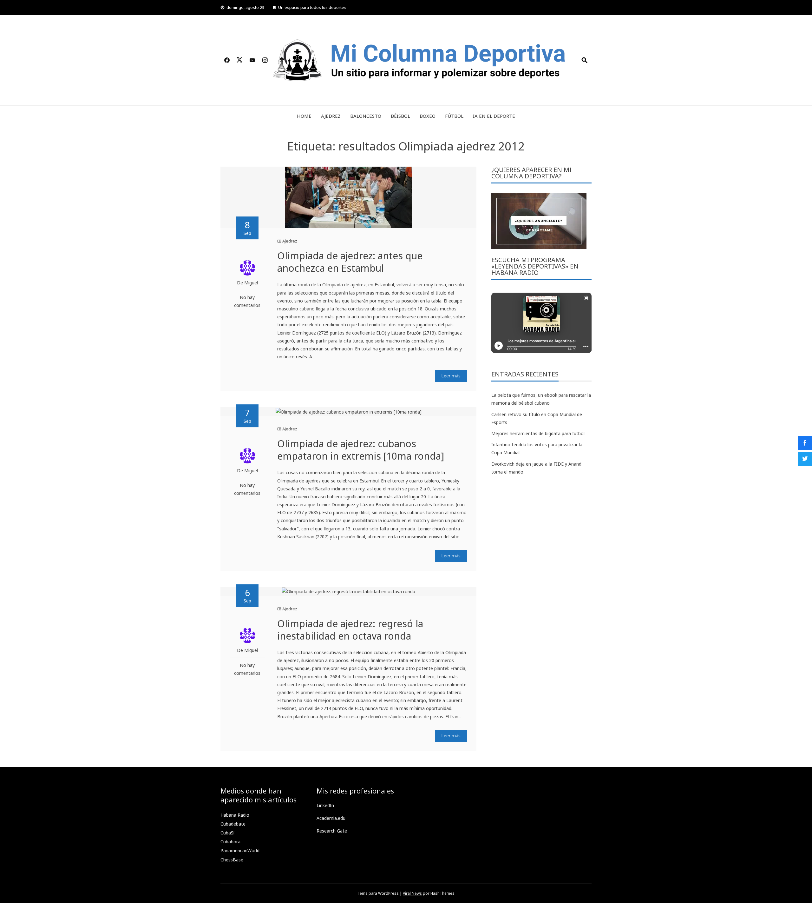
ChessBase (231, 860)
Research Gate (332, 831)
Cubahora (230, 842)
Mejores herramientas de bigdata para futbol (538, 433)
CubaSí (227, 833)
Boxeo (427, 116)
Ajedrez (331, 116)
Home (304, 116)
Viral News (412, 893)
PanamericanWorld (239, 850)
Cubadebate (233, 824)
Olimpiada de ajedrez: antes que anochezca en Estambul (349, 262)
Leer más (451, 376)
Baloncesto (365, 116)
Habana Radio (234, 815)
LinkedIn (325, 805)
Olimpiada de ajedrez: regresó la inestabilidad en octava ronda (350, 629)
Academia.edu (331, 818)
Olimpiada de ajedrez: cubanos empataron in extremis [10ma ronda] (360, 449)
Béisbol (400, 116)
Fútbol (454, 116)
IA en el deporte (494, 116)
